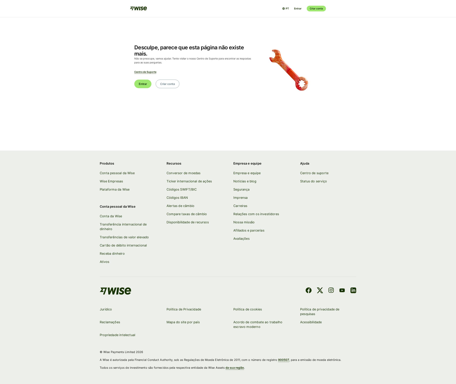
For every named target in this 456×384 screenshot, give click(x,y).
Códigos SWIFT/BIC (182, 189)
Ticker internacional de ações (189, 181)
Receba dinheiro (112, 253)
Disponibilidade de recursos (188, 222)
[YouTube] (342, 290)
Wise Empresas (111, 181)
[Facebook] (309, 290)
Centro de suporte (314, 173)
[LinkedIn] (353, 290)
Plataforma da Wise (114, 189)
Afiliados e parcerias (248, 230)
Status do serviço (313, 181)
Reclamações (110, 322)
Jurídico (106, 309)
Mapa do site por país (183, 322)
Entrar (298, 8)
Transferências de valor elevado (124, 237)
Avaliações (241, 238)
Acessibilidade (311, 322)
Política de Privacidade (184, 309)
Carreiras (240, 206)
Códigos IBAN (177, 197)
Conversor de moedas (183, 173)
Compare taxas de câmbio (187, 214)
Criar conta (316, 8)
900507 (283, 360)
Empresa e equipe (247, 173)
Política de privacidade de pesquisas (320, 311)
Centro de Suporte (145, 71)
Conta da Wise (111, 216)
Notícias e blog (244, 181)
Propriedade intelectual (117, 335)
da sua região (235, 367)
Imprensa (240, 197)
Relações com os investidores (256, 214)
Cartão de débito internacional (123, 245)
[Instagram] (331, 290)
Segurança (241, 189)
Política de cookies (247, 309)
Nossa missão (244, 222)
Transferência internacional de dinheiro (123, 226)
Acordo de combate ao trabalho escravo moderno (257, 324)
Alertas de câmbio (180, 206)
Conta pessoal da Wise (117, 173)
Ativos (104, 262)
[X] (320, 290)
